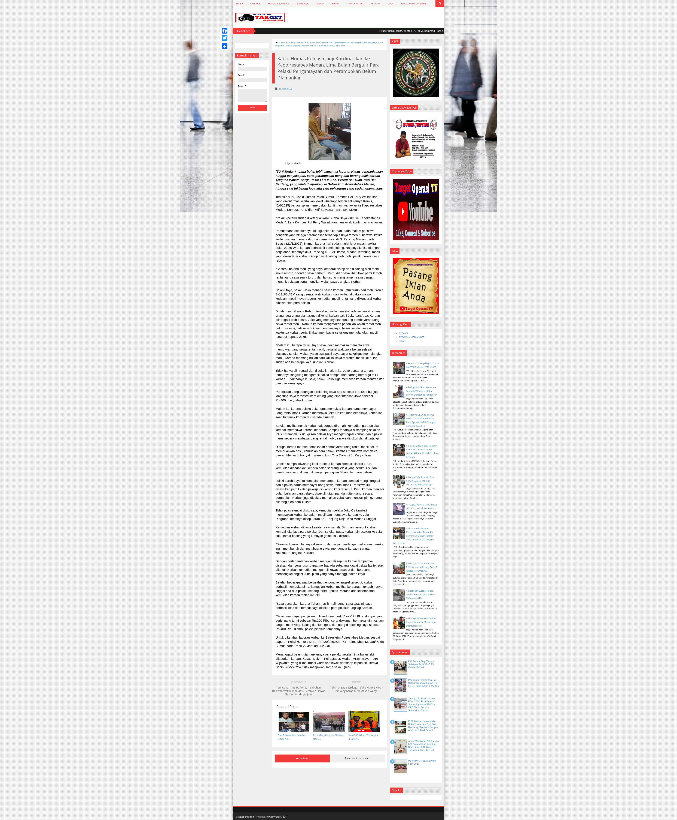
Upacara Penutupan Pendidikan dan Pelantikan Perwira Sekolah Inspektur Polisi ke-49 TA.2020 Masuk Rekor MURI (413, 536)
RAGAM (335, 3)
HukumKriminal (296, 42)
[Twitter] (224, 37)
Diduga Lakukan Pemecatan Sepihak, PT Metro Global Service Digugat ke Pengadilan (421, 391)
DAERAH (320, 3)
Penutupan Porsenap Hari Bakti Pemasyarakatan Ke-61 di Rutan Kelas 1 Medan (423, 682)
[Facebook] (224, 30)
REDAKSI (375, 3)
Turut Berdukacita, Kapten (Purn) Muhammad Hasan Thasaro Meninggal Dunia (382, 30)
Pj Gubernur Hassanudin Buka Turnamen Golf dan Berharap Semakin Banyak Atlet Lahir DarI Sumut (423, 725)
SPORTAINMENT (355, 3)
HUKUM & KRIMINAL (279, 3)
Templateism (262, 816)
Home (239, 3)
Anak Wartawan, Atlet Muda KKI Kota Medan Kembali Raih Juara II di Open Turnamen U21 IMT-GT (423, 745)
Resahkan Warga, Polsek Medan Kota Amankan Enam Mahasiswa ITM (421, 594)
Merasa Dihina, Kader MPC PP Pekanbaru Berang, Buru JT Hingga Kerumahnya (421, 567)
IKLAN (390, 3)
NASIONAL (255, 3)
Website (303, 758)
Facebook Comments (358, 758)
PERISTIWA (303, 3)
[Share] (224, 46)
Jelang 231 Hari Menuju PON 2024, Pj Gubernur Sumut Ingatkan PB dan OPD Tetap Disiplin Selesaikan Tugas (421, 704)
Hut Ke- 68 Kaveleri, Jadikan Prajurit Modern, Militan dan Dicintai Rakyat (421, 622)
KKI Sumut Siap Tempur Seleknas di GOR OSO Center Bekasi (421, 664)
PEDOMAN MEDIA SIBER (413, 3)
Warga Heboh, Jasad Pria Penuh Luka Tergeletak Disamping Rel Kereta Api (420, 480)
